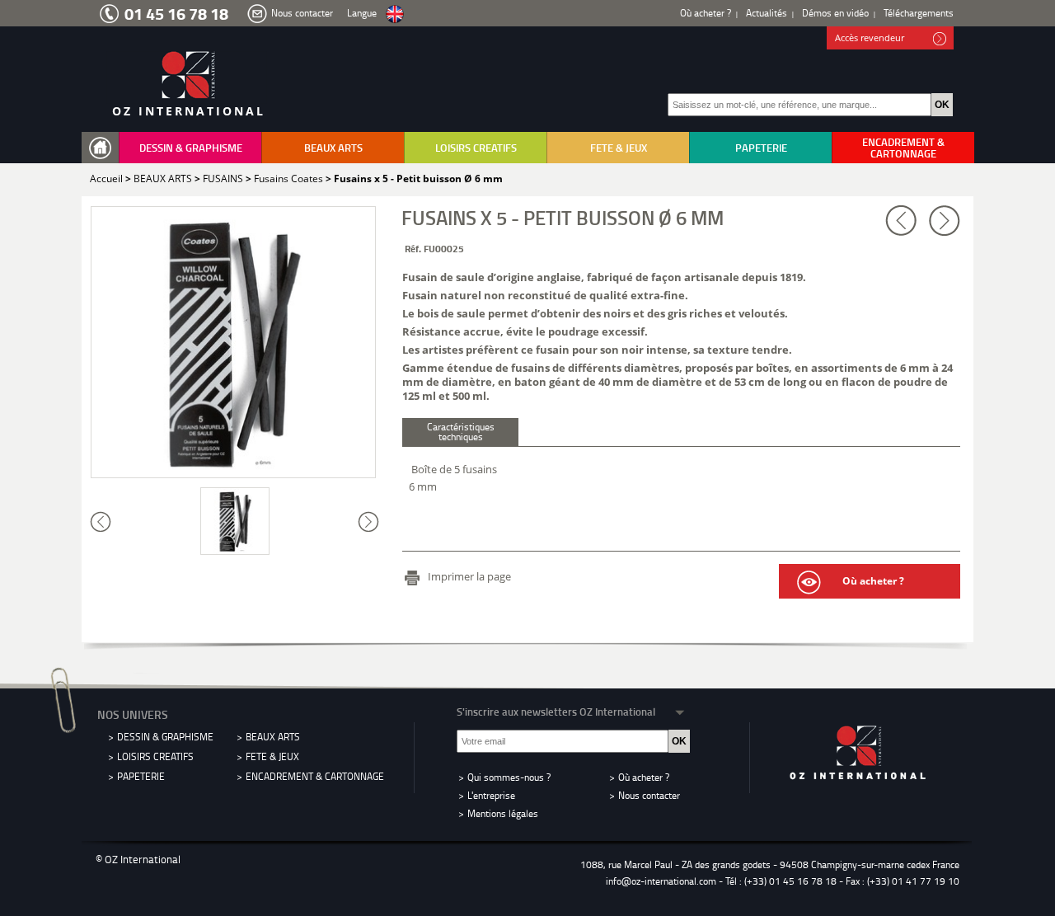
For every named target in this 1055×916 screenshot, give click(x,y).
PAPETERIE (761, 147)
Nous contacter (302, 13)
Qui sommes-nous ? (509, 777)
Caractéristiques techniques (461, 432)
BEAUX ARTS (333, 147)
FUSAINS (223, 178)
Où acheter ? (705, 13)
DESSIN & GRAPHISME (190, 147)
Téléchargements (919, 13)
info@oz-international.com (661, 881)
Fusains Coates (288, 178)
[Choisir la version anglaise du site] (395, 14)
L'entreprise (491, 795)
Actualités (766, 13)
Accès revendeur (869, 37)
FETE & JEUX (618, 147)
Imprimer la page (469, 576)
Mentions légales (502, 813)
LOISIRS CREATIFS (476, 147)
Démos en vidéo (835, 13)
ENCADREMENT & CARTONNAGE (903, 147)
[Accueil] (104, 148)
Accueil (106, 178)
